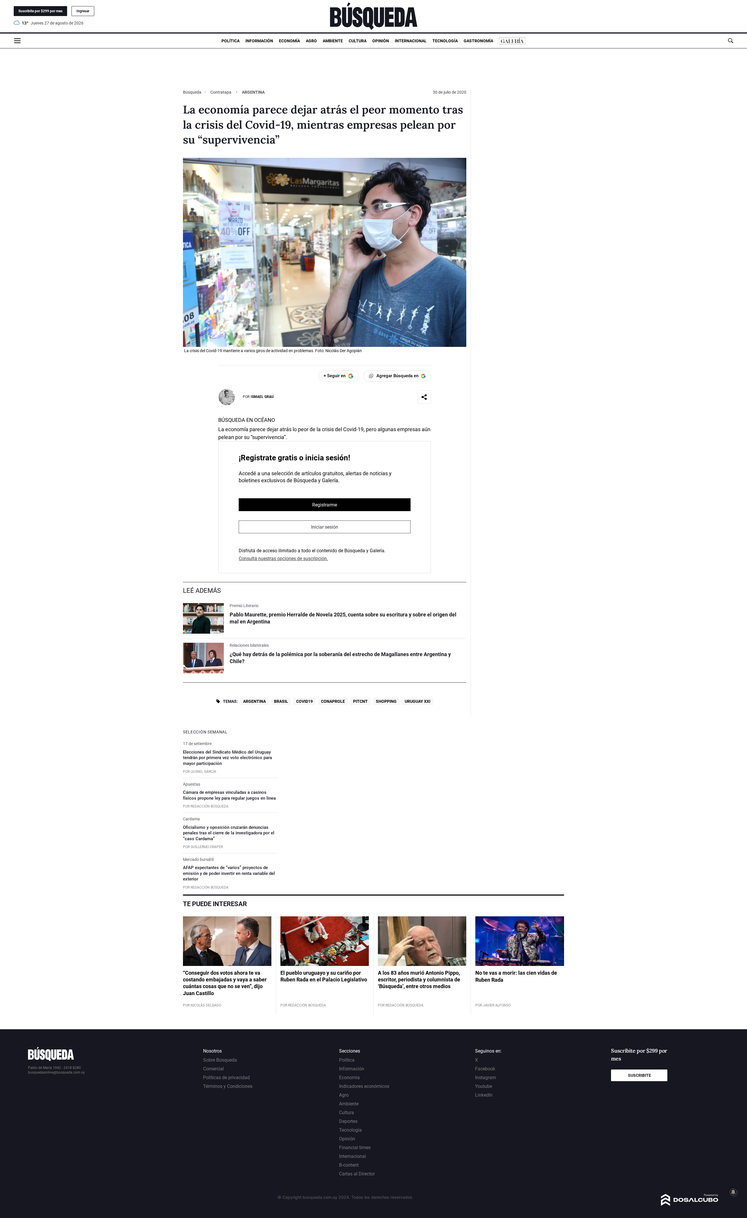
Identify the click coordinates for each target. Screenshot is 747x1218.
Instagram (485, 1077)
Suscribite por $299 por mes (40, 11)
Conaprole (333, 701)
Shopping (386, 701)
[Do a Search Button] (730, 40)
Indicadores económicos (364, 1086)
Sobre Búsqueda (220, 1060)
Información (259, 41)
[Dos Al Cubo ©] (689, 1204)
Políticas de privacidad (226, 1077)
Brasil (281, 701)
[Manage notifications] (733, 1192)
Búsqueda (192, 92)
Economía (289, 41)
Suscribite (639, 1075)
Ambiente (333, 41)
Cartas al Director (357, 1174)
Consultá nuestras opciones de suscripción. (283, 558)
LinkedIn (484, 1095)
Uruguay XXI (417, 701)
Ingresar (82, 11)
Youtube (483, 1086)
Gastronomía (478, 41)
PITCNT (360, 701)
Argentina (254, 701)
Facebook (485, 1069)
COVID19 (304, 701)
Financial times (355, 1147)
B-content (349, 1165)
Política (230, 41)
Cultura (357, 41)
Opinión (380, 41)
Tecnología (445, 41)
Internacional (411, 41)
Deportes (348, 1121)
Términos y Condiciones (227, 1086)
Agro (311, 41)
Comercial (213, 1069)
